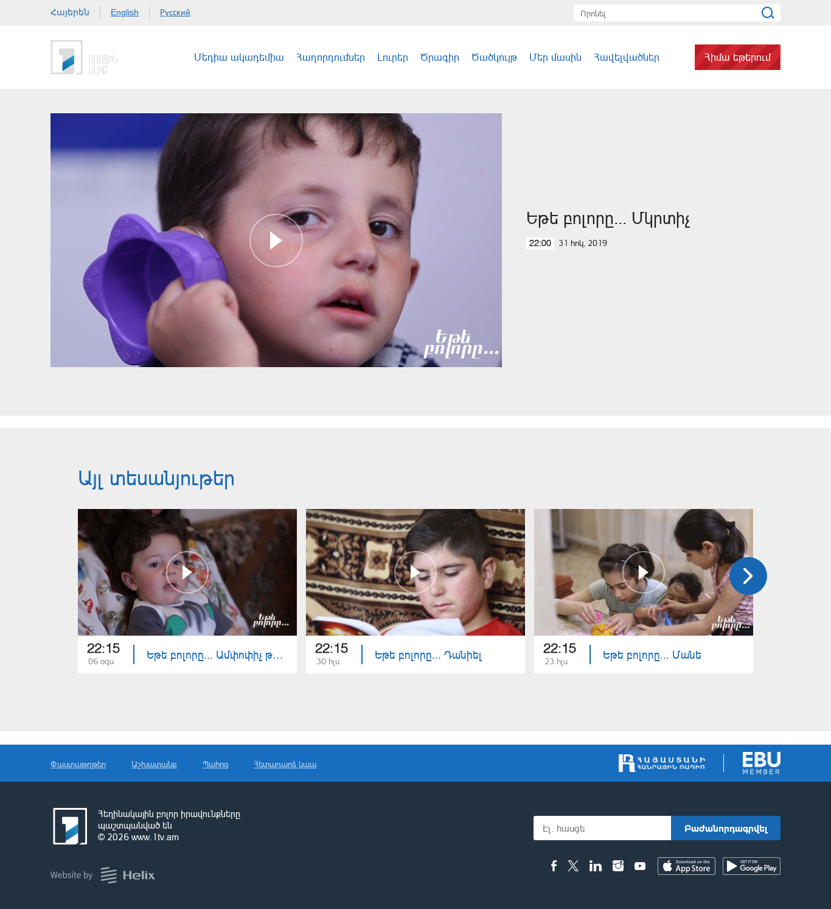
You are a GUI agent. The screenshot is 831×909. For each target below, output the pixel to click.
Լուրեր (392, 57)
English (125, 12)
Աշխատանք (154, 764)
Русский (175, 12)
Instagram (618, 865)
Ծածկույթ (494, 57)
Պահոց (215, 764)
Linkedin (595, 865)
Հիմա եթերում (737, 57)
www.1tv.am (155, 837)
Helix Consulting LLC (102, 875)
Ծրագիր (439, 57)
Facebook (554, 865)
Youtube (640, 865)
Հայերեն (69, 12)
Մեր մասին (555, 57)
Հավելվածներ (626, 57)
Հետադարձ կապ (285, 764)
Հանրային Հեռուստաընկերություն (96, 57)
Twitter (573, 865)
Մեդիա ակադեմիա (239, 57)
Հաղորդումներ (330, 57)
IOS (686, 866)
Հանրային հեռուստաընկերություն (68, 826)
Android (752, 866)
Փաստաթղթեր (78, 764)
